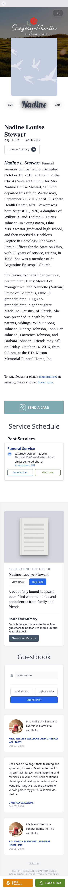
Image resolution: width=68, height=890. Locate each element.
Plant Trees (47, 472)
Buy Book (37, 582)
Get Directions (20, 472)
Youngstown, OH (25, 465)
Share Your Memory (24, 638)
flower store (45, 382)
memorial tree (48, 376)
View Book (18, 582)
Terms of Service (44, 874)
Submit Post (34, 699)
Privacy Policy (24, 874)
